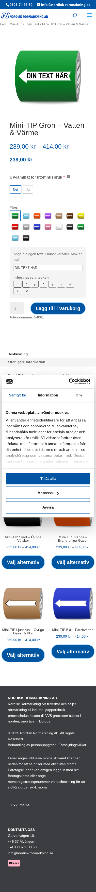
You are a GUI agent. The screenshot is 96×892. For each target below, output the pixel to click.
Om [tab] (79, 395)
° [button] (17, 284)
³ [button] (43, 284)
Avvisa (48, 507)
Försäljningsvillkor (72, 745)
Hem (3, 24)
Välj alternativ (23, 562)
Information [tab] (48, 395)
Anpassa (45, 493)
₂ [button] (34, 284)
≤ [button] (70, 284)
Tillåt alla (48, 478)
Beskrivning (18, 354)
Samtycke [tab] (17, 395)
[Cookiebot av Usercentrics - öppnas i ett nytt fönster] (69, 381)
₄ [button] (61, 284)
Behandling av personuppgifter (32, 745)
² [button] (26, 284)
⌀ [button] (27, 291)
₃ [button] (52, 284)
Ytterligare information (26, 362)
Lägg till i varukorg (58, 308)
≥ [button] (18, 291)
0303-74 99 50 (21, 5)
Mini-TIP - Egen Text (24, 24)
